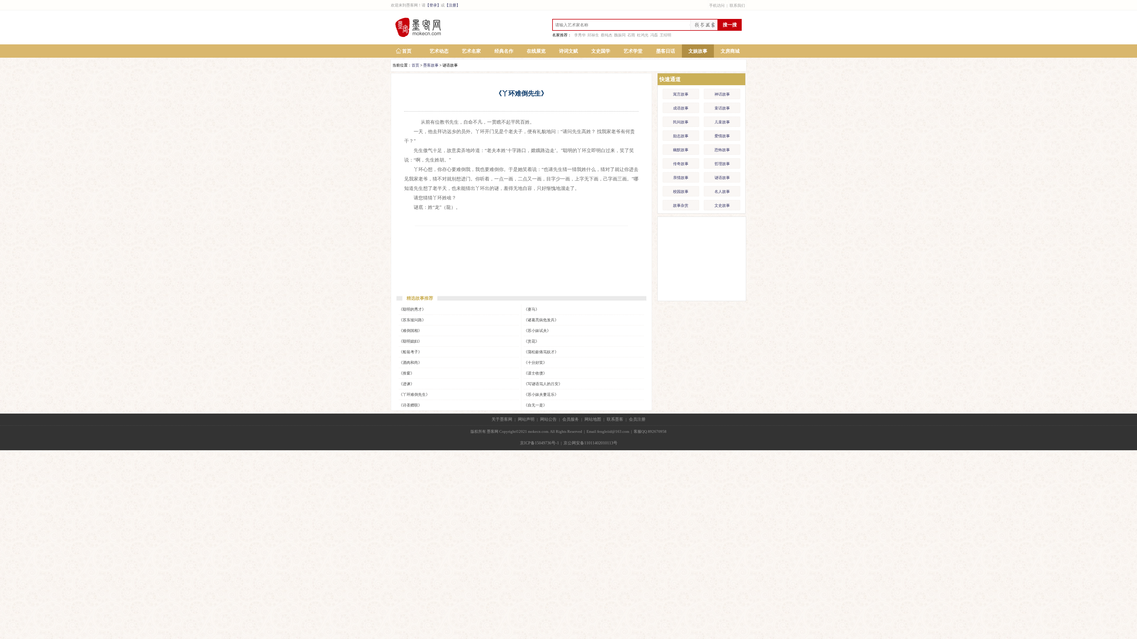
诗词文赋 (568, 51)
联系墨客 (615, 419)
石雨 (631, 35)
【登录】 (433, 5)
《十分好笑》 (535, 362)
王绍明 (665, 35)
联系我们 (737, 5)
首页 (407, 51)
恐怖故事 (722, 150)
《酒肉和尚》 (410, 362)
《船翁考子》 (410, 352)
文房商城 (730, 51)
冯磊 (654, 35)
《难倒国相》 (410, 330)
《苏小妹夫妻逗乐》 (541, 394)
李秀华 (580, 35)
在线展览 (536, 51)
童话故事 (722, 108)
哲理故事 (722, 164)
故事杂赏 (680, 205)
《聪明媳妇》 (410, 341)
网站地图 (592, 419)
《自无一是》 (535, 405)
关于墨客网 (502, 419)
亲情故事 (680, 177)
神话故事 (722, 94)
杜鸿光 (642, 35)
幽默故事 (680, 150)
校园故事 (680, 191)
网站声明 (526, 419)
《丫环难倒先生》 (414, 394)
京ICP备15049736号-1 (539, 443)
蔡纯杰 (606, 35)
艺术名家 (471, 51)
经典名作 (503, 51)
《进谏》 (406, 384)
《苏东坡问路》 (412, 320)
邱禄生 (593, 35)
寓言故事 (680, 94)
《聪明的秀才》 (412, 309)
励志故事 (680, 136)
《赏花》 (531, 341)
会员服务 (570, 419)
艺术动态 (439, 51)
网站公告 (548, 419)
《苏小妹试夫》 (537, 330)
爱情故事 (722, 136)
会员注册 (637, 419)
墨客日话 (665, 51)
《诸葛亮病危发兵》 (541, 320)
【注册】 (452, 5)
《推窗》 (406, 373)
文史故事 (722, 205)
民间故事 (680, 122)
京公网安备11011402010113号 (590, 443)
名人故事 (722, 191)
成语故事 (680, 108)
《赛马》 (531, 309)
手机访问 (717, 5)
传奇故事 (680, 164)
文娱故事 (697, 51)
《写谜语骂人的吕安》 (543, 384)
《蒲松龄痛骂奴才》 (541, 352)
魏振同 (620, 35)
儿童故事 (722, 122)
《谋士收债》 (535, 373)
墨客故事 (431, 65)
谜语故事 (722, 177)
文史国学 (600, 51)
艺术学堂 (633, 51)
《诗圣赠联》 (410, 405)
